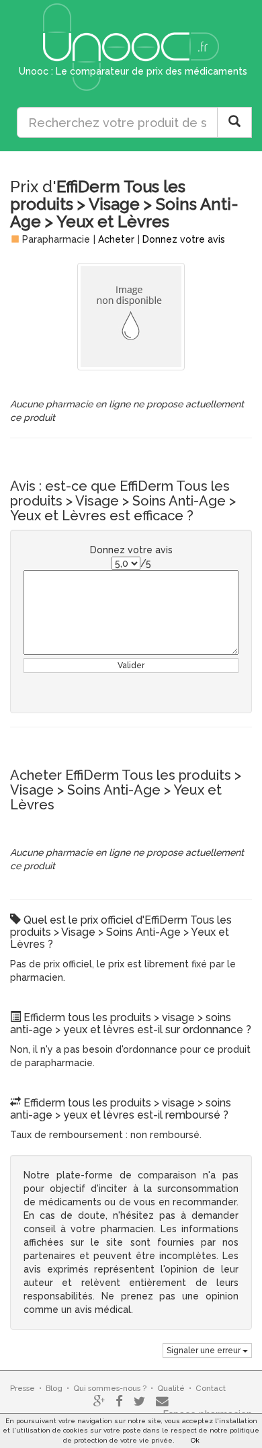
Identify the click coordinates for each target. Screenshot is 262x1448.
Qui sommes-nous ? (109, 1388)
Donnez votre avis (183, 239)
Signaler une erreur (205, 1350)
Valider (131, 665)
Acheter (116, 239)
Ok (195, 1440)
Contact (210, 1388)
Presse (22, 1388)
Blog (54, 1388)
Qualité (171, 1388)
